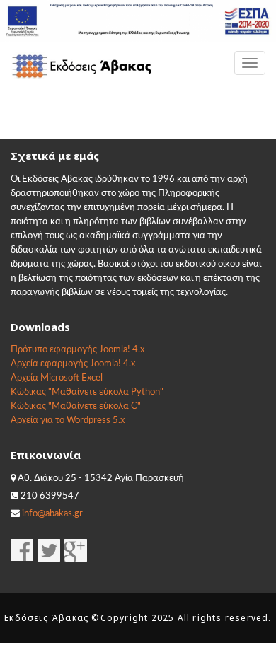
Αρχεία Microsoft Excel (57, 378)
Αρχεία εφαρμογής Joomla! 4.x (73, 363)
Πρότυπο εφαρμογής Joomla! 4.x (77, 349)
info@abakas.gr (52, 513)
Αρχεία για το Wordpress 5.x (68, 420)
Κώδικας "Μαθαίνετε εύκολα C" (76, 406)
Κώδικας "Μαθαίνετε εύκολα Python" (87, 392)
